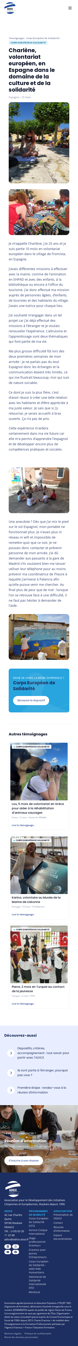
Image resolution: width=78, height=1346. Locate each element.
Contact (58, 1222)
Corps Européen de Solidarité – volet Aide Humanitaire (38, 1267)
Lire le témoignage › (23, 825)
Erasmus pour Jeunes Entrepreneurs (38, 1253)
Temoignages (16, 38)
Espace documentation (63, 1237)
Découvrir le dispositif (31, 700)
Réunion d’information (62, 1228)
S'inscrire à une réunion (24, 1161)
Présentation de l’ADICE (63, 1216)
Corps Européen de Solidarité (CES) (38, 1222)
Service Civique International (38, 1231)
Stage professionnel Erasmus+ (37, 1241)
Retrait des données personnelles (21, 1337)
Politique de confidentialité (37, 1333)
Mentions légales (13, 1333)
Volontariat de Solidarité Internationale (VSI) (37, 1282)
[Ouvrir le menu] (70, 8)
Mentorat (34, 1292)
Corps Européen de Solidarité (42, 38)
